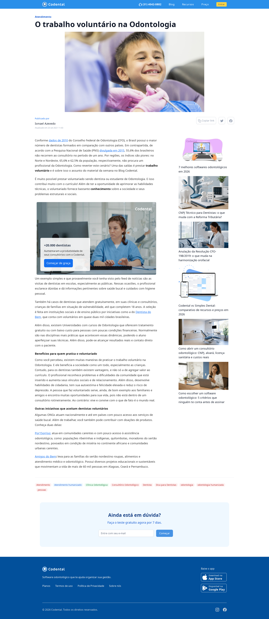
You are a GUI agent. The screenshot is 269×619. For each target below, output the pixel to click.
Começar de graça (58, 263)
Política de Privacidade (91, 586)
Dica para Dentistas (166, 484)
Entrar (221, 4)
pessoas (42, 489)
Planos (46, 586)
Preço (205, 4)
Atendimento (43, 17)
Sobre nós (115, 586)
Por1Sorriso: (43, 433)
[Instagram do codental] (217, 610)
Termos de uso (64, 586)
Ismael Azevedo (45, 123)
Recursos (188, 4)
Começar (164, 533)
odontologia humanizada (211, 484)
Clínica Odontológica (97, 484)
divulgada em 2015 (111, 150)
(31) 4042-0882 (151, 4)
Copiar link (207, 120)
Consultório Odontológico (125, 484)
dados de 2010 (58, 140)
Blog (172, 4)
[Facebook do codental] (225, 610)
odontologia (187, 484)
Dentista (147, 484)
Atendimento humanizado (68, 484)
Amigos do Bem (45, 456)
